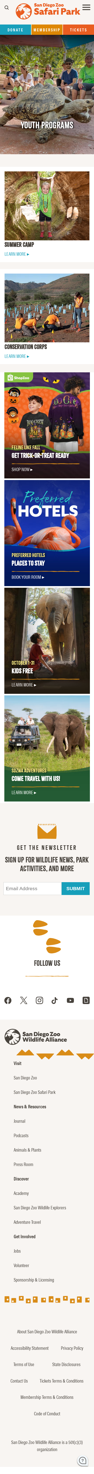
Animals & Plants (27, 1149)
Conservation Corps (26, 347)
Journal (19, 1120)
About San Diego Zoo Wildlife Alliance (47, 1331)
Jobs (17, 1250)
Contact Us (19, 1380)
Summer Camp (19, 244)
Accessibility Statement (30, 1347)
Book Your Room (26, 576)
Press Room (23, 1164)
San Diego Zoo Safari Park (34, 1091)
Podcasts (21, 1135)
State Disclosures (66, 1364)
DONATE (16, 30)
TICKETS (78, 30)
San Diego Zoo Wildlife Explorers (40, 1207)
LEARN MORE (15, 253)
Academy (21, 1192)
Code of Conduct (47, 1413)
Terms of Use (23, 1364)
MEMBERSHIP (47, 30)
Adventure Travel (27, 1221)
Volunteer (21, 1265)
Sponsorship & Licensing (34, 1279)
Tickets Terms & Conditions (62, 1380)
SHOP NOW (20, 469)
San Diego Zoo (25, 1077)
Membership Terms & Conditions (47, 1396)
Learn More (22, 684)
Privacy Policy (72, 1347)
